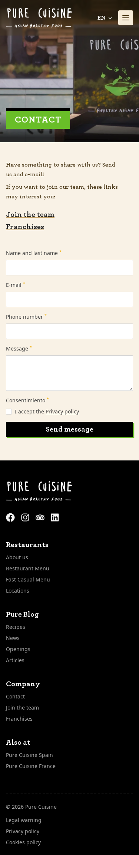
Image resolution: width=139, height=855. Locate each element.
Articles (15, 660)
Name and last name (34, 252)
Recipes (15, 626)
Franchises (25, 227)
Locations (17, 590)
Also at (18, 742)
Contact (15, 696)
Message (19, 348)
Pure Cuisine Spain (29, 754)
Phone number (26, 316)
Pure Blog (22, 614)
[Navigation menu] (125, 17)
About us (17, 557)
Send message (69, 429)
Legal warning (24, 820)
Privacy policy (62, 411)
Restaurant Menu (27, 568)
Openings (18, 649)
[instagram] (26, 516)
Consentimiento (27, 400)
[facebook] (11, 516)
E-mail (15, 284)
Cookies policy (23, 842)
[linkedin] (54, 516)
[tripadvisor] (41, 516)
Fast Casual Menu (28, 579)
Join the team (30, 214)
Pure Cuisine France (31, 766)
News (13, 637)
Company (23, 684)
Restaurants (27, 545)
